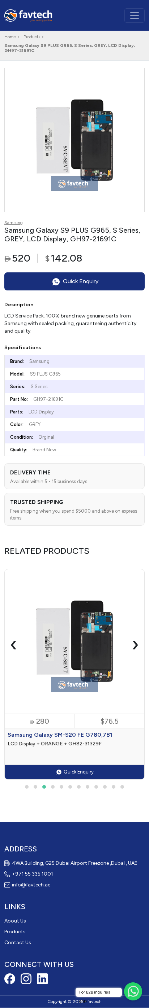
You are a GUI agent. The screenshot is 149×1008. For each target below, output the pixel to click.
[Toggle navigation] (134, 15)
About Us (15, 921)
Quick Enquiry (79, 281)
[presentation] (14, 644)
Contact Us (17, 942)
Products (15, 932)
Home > (12, 36)
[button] (26, 786)
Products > (34, 36)
